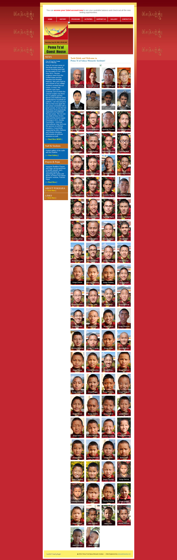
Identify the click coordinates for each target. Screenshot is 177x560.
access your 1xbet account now (68, 10)
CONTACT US (126, 19)
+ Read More (51, 182)
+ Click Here (50, 190)
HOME (50, 19)
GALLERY (114, 19)
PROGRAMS (75, 19)
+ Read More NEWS (54, 139)
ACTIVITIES (88, 19)
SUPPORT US (101, 19)
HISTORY (63, 19)
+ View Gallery (52, 155)
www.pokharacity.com (124, 554)
